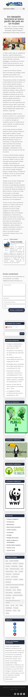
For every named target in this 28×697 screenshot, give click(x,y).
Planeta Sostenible (16, 242)
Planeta (7, 605)
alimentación (8, 563)
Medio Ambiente (9, 592)
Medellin (19, 590)
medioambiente (17, 592)
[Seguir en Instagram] (21, 694)
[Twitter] (8, 250)
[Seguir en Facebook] (15, 694)
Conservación (8, 574)
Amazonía (8, 566)
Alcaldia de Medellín (14, 560)
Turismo (14, 610)
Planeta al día (11, 547)
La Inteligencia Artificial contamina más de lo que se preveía (15, 393)
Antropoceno (10, 522)
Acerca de (6, 239)
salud (17, 605)
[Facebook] (6, 250)
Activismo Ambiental (18, 26)
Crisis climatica (14, 576)
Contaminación (16, 574)
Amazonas (21, 563)
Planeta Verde (11, 550)
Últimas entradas (13, 239)
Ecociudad (15, 579)
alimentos (15, 563)
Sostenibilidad (9, 607)
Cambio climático (9, 571)
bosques (20, 566)
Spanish (9, 327)
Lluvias (14, 590)
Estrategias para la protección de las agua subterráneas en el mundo (15, 366)
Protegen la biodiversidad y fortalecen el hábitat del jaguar (14, 346)
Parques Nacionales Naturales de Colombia (13, 601)
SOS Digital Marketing (17, 687)
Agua (7, 560)
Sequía (21, 605)
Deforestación (9, 579)
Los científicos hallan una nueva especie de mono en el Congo (15, 359)
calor (22, 568)
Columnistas (10, 532)
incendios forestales (14, 587)
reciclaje (12, 605)
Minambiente (8, 595)
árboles (7, 613)
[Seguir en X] (18, 694)
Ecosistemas (8, 582)
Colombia (21, 571)
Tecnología (15, 607)
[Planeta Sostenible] (7, 246)
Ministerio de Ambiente (18, 595)
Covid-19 (8, 576)
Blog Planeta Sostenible (14, 527)
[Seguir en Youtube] (24, 694)
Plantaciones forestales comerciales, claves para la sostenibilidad (14, 373)
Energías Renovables (13, 537)
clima (16, 571)
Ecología (15, 28)
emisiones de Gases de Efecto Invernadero (15, 584)
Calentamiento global (14, 568)
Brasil (7, 568)
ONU (13, 597)
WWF (19, 610)
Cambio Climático (11, 530)
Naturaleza (8, 597)
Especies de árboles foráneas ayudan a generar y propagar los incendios (15, 379)
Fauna (7, 587)
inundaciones (8, 590)
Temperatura (8, 610)
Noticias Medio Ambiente (18, 32)
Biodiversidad (8, 28)
